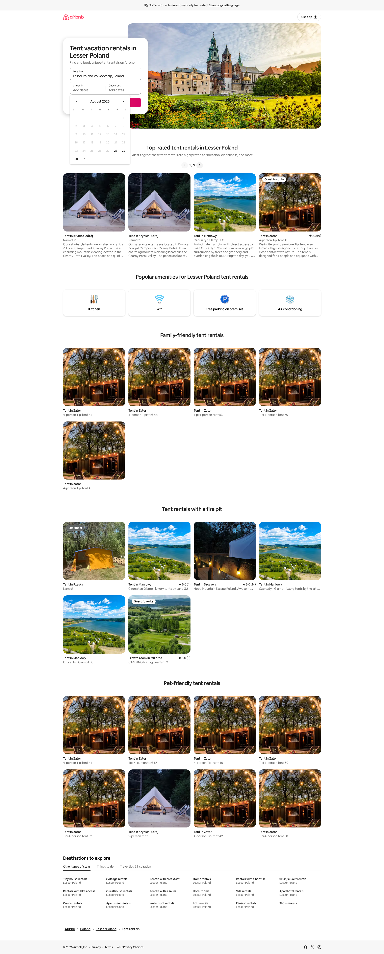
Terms (109, 947)
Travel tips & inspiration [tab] (135, 866)
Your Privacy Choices (130, 947)
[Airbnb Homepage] (73, 16)
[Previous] (184, 165)
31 (84, 159)
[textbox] (87, 90)
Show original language (224, 5)
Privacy (96, 947)
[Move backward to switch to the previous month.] (77, 101)
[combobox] (105, 76)
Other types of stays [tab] (77, 866)
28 (115, 151)
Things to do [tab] (105, 866)
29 (123, 151)
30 (76, 159)
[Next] (199, 165)
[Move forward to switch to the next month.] (123, 101)
